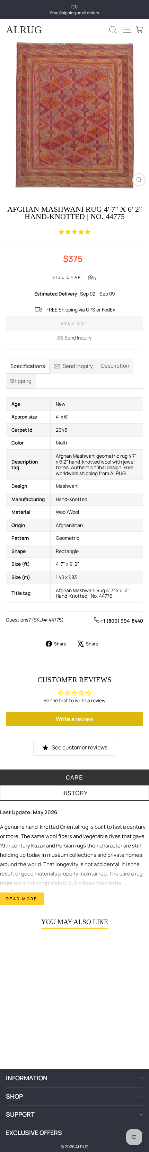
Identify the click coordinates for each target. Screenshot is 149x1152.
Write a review (75, 719)
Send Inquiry (77, 337)
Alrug (24, 29)
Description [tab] (115, 365)
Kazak (38, 845)
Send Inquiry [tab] (78, 366)
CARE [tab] (74, 777)
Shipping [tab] (21, 381)
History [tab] (74, 793)
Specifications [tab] (27, 366)
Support (20, 1114)
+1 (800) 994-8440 (121, 620)
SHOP (14, 1096)
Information (26, 1078)
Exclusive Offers (34, 1132)
